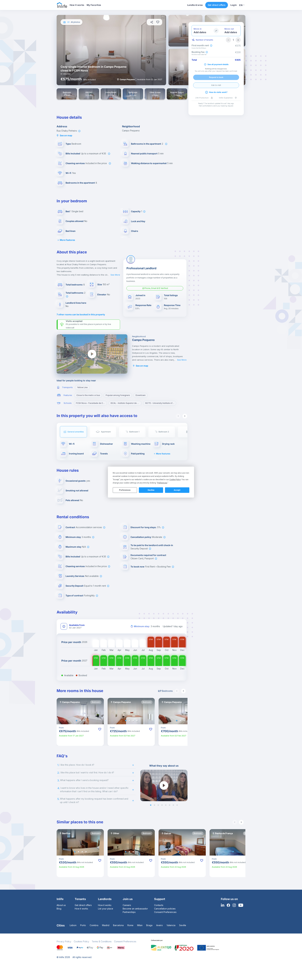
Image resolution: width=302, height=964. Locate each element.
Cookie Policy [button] (175, 479)
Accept (177, 490)
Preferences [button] (162, 483)
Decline (151, 490)
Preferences (125, 490)
